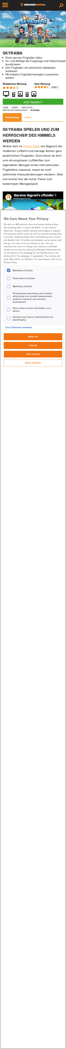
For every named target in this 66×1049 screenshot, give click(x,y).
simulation (26, 107)
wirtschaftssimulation (15, 110)
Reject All (33, 336)
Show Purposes (33, 362)
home (5, 107)
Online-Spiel (31, 146)
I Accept (33, 345)
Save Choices (33, 354)
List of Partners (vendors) (18, 327)
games (15, 107)
